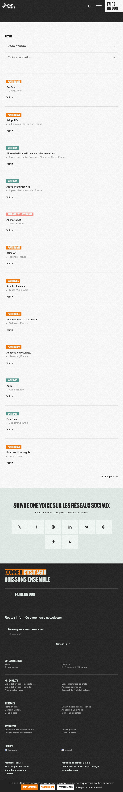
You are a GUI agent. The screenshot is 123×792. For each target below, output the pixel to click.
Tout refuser (47, 787)
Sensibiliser (11, 713)
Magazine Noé (69, 733)
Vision (8, 664)
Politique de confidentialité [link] (89, 787)
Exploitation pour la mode (18, 687)
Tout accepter (30, 787)
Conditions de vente (15, 770)
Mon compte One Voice (17, 767)
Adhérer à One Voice (72, 710)
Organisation (12, 667)
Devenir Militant (13, 710)
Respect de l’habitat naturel (76, 690)
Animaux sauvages (71, 687)
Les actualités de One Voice (19, 730)
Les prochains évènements (18, 733)
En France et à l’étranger (74, 667)
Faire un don (11, 707)
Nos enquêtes (69, 730)
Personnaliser (66, 787)
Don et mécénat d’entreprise (76, 707)
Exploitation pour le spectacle (20, 684)
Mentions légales (14, 763)
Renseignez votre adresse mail (26, 629)
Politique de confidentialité (76, 763)
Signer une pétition (71, 713)
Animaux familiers (14, 690)
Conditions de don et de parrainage (80, 767)
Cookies (9, 774)
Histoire (66, 664)
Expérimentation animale (74, 684)
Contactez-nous (70, 770)
